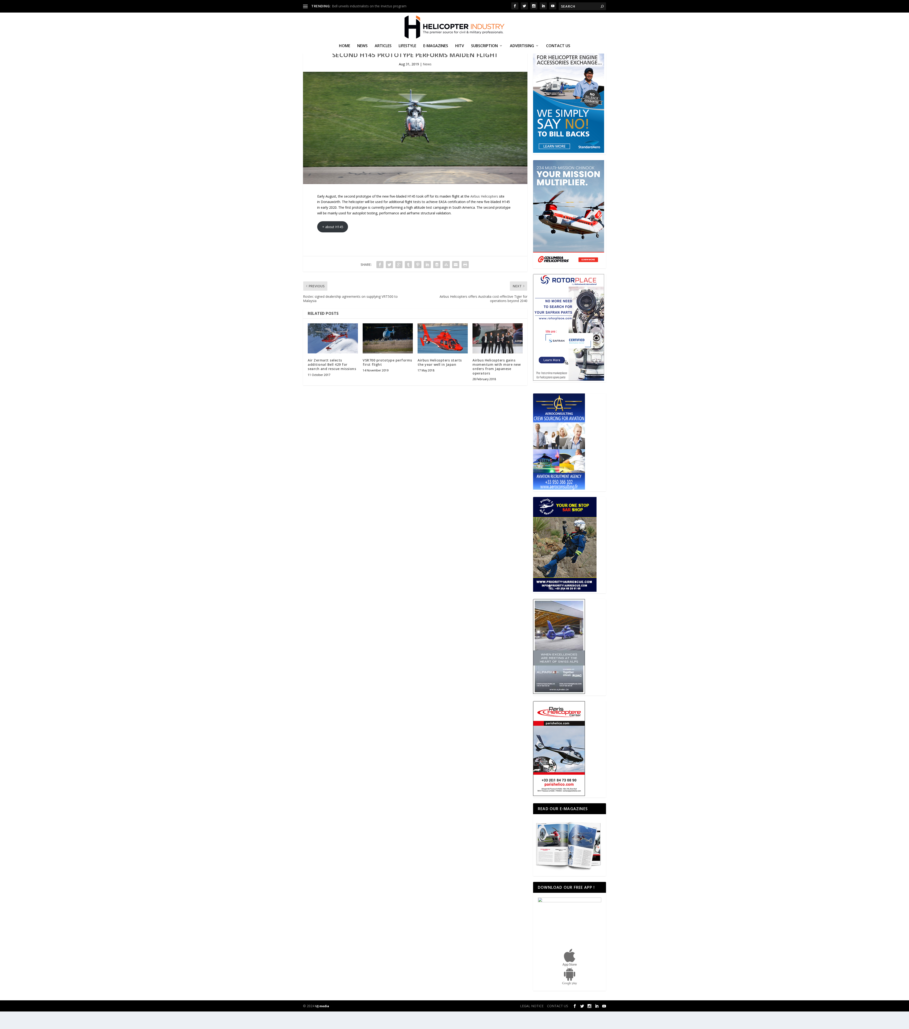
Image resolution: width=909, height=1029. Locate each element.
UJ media (322, 1006)
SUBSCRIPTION (484, 46)
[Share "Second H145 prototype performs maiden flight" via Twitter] (389, 264)
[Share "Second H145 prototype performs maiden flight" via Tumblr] (408, 264)
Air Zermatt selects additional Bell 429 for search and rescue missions (332, 364)
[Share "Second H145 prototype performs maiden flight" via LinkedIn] (427, 264)
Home (344, 46)
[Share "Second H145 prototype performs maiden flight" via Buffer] (436, 264)
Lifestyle (407, 46)
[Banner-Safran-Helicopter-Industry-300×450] (568, 379)
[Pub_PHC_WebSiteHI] (559, 794)
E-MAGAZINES (435, 46)
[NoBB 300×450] (568, 151)
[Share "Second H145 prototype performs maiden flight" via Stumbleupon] (446, 264)
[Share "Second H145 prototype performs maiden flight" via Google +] (399, 264)
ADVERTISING (522, 46)
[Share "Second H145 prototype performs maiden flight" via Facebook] (380, 264)
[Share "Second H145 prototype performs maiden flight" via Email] (455, 264)
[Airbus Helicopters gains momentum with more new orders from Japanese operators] (497, 338)
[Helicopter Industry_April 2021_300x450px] (568, 265)
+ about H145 (332, 227)
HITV (459, 46)
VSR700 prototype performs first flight (387, 362)
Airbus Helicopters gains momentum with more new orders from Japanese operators (496, 366)
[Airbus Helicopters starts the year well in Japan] (443, 338)
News (362, 46)
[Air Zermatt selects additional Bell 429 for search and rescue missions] (333, 338)
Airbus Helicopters (484, 196)
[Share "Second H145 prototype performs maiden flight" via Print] (465, 264)
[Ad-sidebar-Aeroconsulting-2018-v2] (559, 488)
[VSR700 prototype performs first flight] (388, 338)
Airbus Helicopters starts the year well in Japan (440, 362)
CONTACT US (558, 46)
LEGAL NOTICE (532, 1006)
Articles (383, 46)
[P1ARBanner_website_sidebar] (565, 590)
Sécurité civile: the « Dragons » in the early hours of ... (372, 6)
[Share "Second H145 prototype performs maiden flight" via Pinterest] (418, 264)
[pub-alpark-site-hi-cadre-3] (559, 692)
